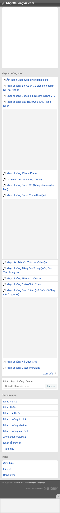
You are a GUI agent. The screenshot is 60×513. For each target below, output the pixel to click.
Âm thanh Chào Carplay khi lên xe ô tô (27, 80)
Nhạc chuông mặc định (15, 431)
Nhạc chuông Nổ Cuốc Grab (21, 361)
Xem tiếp (48, 373)
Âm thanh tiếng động (14, 437)
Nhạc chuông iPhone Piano (21, 173)
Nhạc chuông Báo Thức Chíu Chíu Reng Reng (27, 103)
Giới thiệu (8, 463)
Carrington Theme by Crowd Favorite (41, 488)
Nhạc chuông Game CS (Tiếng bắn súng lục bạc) (29, 187)
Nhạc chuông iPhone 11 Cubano (24, 278)
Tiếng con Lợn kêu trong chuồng (24, 179)
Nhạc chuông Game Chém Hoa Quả (26, 195)
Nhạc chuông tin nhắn (15, 419)
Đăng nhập (41, 482)
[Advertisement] (30, 38)
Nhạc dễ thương (12, 443)
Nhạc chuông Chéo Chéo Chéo (23, 284)
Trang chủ (8, 448)
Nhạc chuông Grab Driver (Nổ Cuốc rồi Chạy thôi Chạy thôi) (29, 292)
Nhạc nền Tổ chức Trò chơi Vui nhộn (26, 262)
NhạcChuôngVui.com (20, 3)
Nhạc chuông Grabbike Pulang (23, 367)
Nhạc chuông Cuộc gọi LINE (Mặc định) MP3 (31, 96)
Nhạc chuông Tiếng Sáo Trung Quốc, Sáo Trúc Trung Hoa (27, 270)
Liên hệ (7, 469)
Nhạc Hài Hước (12, 413)
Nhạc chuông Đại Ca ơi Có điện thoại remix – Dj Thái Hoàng (29, 87)
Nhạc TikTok (10, 407)
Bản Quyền (9, 475)
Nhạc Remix (10, 401)
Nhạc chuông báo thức (15, 425)
